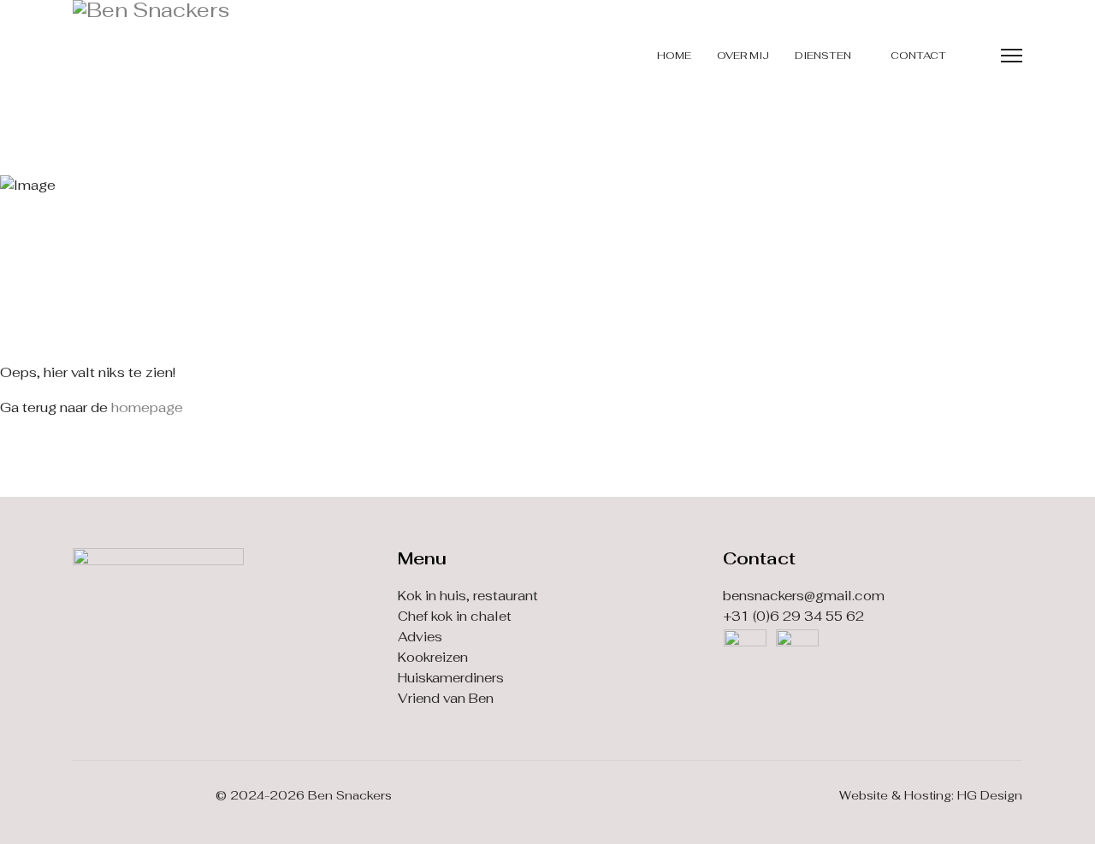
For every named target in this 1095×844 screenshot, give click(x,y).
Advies (420, 637)
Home (674, 55)
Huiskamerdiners (451, 678)
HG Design (989, 795)
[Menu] (1011, 55)
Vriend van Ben (446, 698)
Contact (918, 55)
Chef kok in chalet (455, 616)
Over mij (743, 55)
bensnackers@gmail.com (804, 595)
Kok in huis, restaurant (468, 595)
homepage (147, 407)
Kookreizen (433, 657)
